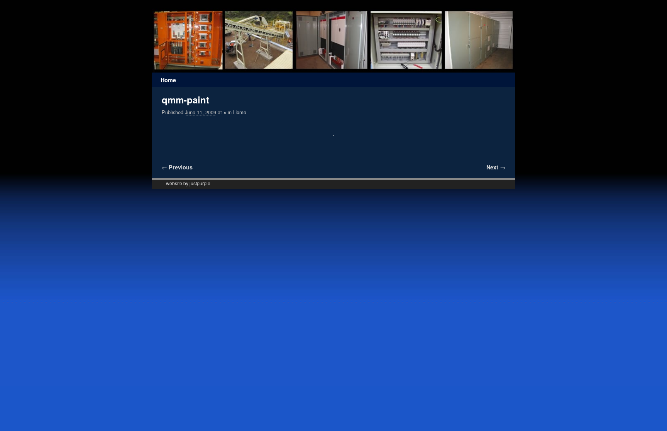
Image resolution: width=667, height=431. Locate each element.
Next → (495, 167)
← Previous (177, 167)
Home (168, 80)
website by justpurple (188, 183)
